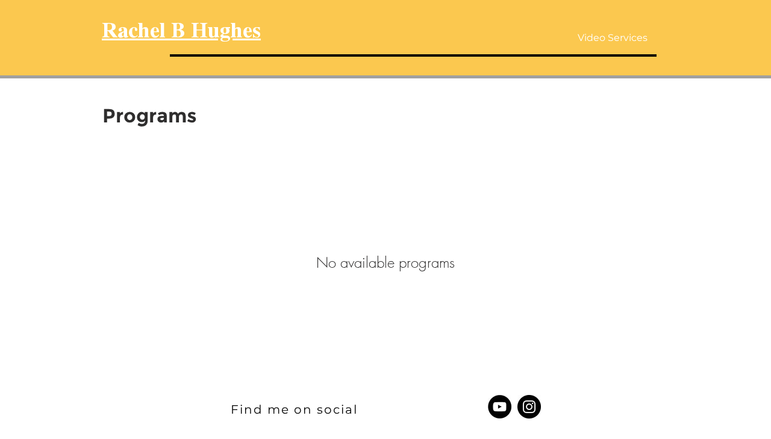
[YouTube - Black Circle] (499, 406)
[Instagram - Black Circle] (529, 406)
